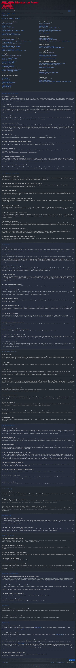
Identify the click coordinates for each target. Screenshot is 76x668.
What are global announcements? (9, 82)
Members (14, 10)
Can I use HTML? (5, 78)
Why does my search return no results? (47, 54)
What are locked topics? (7, 86)
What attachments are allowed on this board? (48, 72)
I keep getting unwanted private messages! (48, 39)
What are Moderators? (43, 25)
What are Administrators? (44, 23)
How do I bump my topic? (7, 71)
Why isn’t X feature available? (45, 80)
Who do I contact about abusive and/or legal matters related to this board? (55, 81)
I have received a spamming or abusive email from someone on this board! (55, 41)
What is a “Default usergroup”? (45, 31)
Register (13, 13)
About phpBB (21, 629)
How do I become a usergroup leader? (47, 29)
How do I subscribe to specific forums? (47, 65)
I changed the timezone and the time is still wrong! (12, 43)
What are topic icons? (6, 87)
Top (73, 102)
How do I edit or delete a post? (8, 57)
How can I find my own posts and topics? (47, 58)
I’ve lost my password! (6, 31)
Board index (5, 15)
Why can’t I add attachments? (8, 65)
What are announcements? (7, 83)
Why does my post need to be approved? (10, 70)
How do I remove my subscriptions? (46, 67)
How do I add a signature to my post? (10, 58)
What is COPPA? (5, 25)
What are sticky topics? (7, 85)
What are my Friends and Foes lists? (47, 46)
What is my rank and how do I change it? (10, 49)
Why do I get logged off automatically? (10, 33)
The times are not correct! (7, 42)
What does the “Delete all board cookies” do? (11, 34)
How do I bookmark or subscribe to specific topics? (50, 64)
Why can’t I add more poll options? (9, 61)
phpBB (61, 208)
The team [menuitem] (52, 662)
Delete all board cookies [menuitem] (60, 662)
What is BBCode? (5, 77)
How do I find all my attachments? (46, 73)
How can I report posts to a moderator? (10, 67)
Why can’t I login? (5, 29)
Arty (39, 666)
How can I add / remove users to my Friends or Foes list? (51, 47)
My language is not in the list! (8, 45)
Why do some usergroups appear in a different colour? (50, 30)
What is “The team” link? (44, 33)
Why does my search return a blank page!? (48, 55)
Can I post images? (6, 81)
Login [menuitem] (72, 11)
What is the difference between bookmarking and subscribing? (52, 63)
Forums (7, 10)
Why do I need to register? (7, 23)
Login (8, 13)
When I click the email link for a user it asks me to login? (14, 50)
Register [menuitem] (74, 11)
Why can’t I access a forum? (8, 63)
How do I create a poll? (7, 59)
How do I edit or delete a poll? (8, 62)
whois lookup (21, 643)
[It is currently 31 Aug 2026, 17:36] (73, 15)
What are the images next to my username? (11, 46)
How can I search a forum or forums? (47, 52)
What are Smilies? (6, 79)
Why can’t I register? (6, 26)
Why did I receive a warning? (8, 66)
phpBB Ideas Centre (60, 634)
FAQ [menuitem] (70, 11)
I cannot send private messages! (46, 38)
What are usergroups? (43, 26)
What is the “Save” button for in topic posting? (11, 69)
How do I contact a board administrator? (47, 83)
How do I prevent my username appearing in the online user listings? (16, 41)
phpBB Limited (38, 627)
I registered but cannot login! (8, 27)
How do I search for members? (45, 56)
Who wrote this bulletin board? (45, 78)
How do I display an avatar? (8, 47)
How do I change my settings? (8, 39)
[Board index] (21, 5)
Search (3, 13)
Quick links (2, 11)
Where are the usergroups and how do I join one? (49, 27)
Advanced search (74, 13)
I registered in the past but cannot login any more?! (13, 30)
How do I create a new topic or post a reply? (11, 55)
